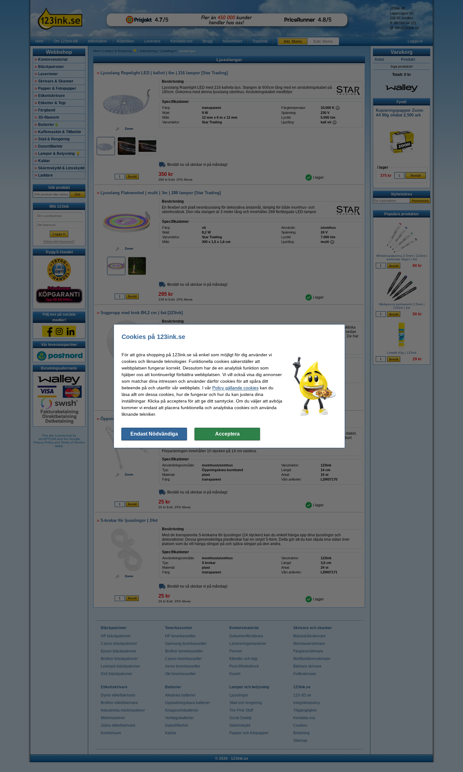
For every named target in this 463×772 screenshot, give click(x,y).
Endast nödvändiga (154, 434)
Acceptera (227, 434)
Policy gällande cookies (235, 387)
